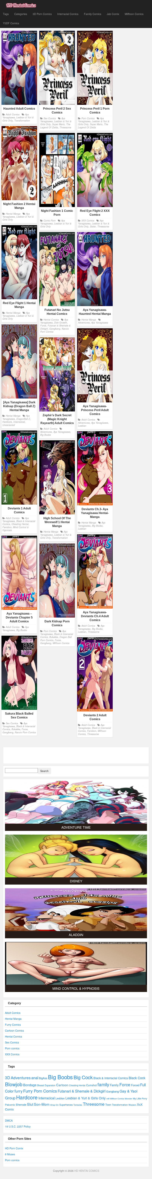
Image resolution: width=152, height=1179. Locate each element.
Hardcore (7, 421)
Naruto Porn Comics (25, 732)
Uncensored (8, 424)
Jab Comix (113, 14)
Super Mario (58, 124)
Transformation (22, 120)
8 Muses (10, 1154)
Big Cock (83, 1077)
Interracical (19, 421)
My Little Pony (140, 1098)
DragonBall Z (23, 419)
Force (43, 325)
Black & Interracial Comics (110, 1078)
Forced (135, 1085)
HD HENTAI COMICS (86, 1171)
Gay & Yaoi (128, 1091)
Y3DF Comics (11, 23)
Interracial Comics (67, 14)
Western (132, 1104)
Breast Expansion (46, 1085)
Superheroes (66, 1104)
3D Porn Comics (42, 14)
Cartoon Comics (14, 1030)
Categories (20, 14)
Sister (93, 226)
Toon (108, 1104)
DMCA (9, 1120)
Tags (6, 14)
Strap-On (54, 1104)
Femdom (6, 527)
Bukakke (53, 637)
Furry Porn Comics (40, 1091)
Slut (30, 1104)
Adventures (84, 322)
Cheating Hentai (20, 524)
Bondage (30, 1085)
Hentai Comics (51, 319)
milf (107, 1098)
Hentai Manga (13, 213)
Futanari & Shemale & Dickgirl (81, 1091)
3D (7, 1077)
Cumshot (91, 1085)
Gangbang (54, 328)
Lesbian (82, 425)
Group (10, 1097)
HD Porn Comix (14, 1148)
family (103, 1084)
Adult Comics (12, 114)
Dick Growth (60, 322)
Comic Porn (50, 220)
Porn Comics (88, 118)
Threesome (65, 127)
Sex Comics (50, 118)
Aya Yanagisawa (52, 119)
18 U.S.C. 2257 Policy (18, 1126)
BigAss (43, 1078)
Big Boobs (45, 434)
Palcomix (10, 1104)
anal (34, 1077)
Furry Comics (13, 1024)
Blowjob (13, 1084)
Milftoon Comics (134, 14)
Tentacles (77, 1104)
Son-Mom (41, 1104)
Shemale (21, 1104)
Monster (128, 1098)
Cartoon (62, 1085)
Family (114, 1085)
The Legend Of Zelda (55, 126)
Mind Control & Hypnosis (15, 529)
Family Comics (92, 14)
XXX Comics (87, 220)
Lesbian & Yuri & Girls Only (18, 218)
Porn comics (12, 1048)
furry (18, 1091)
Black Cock (137, 1077)
